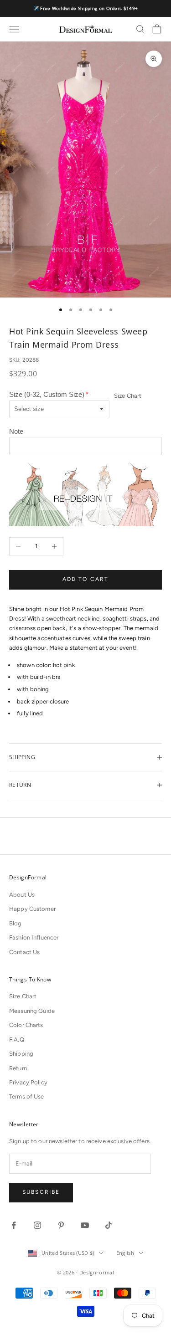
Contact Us (24, 952)
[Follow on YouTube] (84, 1225)
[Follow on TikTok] (108, 1225)
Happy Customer (32, 908)
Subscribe (41, 1192)
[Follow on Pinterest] (61, 1225)
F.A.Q (16, 1039)
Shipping (21, 1053)
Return (18, 1068)
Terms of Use (26, 1096)
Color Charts (26, 1025)
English (125, 1252)
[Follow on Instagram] (37, 1225)
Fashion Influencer (33, 937)
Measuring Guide (32, 1010)
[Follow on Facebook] (13, 1225)
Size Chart (127, 395)
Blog (15, 923)
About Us (22, 894)
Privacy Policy (28, 1082)
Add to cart (85, 579)
